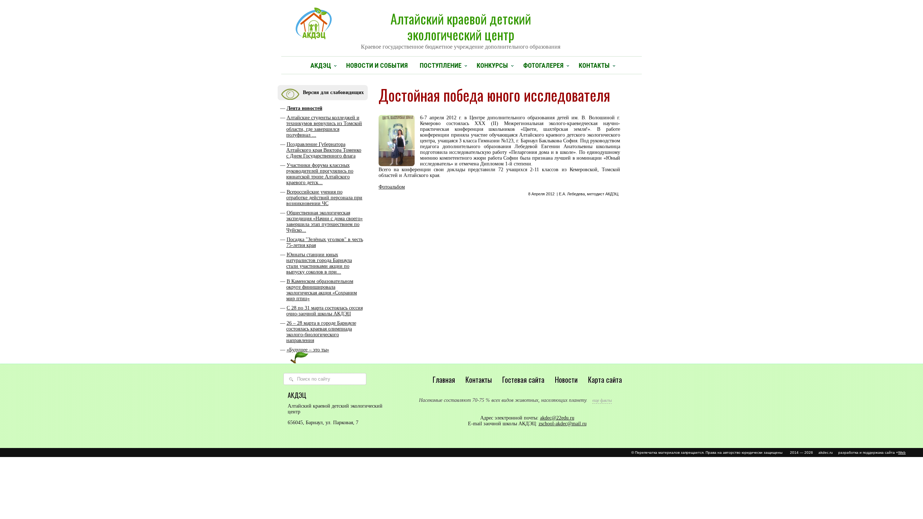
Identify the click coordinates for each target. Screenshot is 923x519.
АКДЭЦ (320, 65)
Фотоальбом (392, 187)
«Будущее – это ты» (308, 349)
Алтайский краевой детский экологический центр (460, 29)
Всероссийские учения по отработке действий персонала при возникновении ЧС (324, 197)
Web (902, 452)
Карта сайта (605, 379)
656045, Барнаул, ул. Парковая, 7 (323, 422)
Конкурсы (492, 65)
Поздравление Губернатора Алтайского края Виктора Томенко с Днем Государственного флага (323, 150)
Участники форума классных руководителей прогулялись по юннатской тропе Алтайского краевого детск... (319, 174)
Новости (566, 379)
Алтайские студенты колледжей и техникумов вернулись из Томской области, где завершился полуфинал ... (324, 126)
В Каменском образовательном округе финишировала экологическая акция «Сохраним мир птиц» (321, 290)
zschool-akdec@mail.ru (563, 423)
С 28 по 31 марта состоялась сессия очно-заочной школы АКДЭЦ (324, 310)
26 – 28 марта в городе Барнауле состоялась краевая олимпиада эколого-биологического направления (321, 331)
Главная (444, 379)
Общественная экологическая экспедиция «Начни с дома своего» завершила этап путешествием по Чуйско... (324, 221)
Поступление (441, 65)
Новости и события (377, 65)
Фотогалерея (543, 65)
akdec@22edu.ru (557, 418)
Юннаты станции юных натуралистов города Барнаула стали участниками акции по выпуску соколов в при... (319, 263)
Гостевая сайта (523, 379)
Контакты (594, 65)
